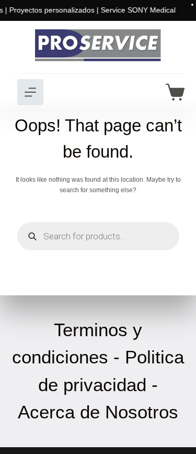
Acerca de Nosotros (98, 412)
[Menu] (30, 92)
